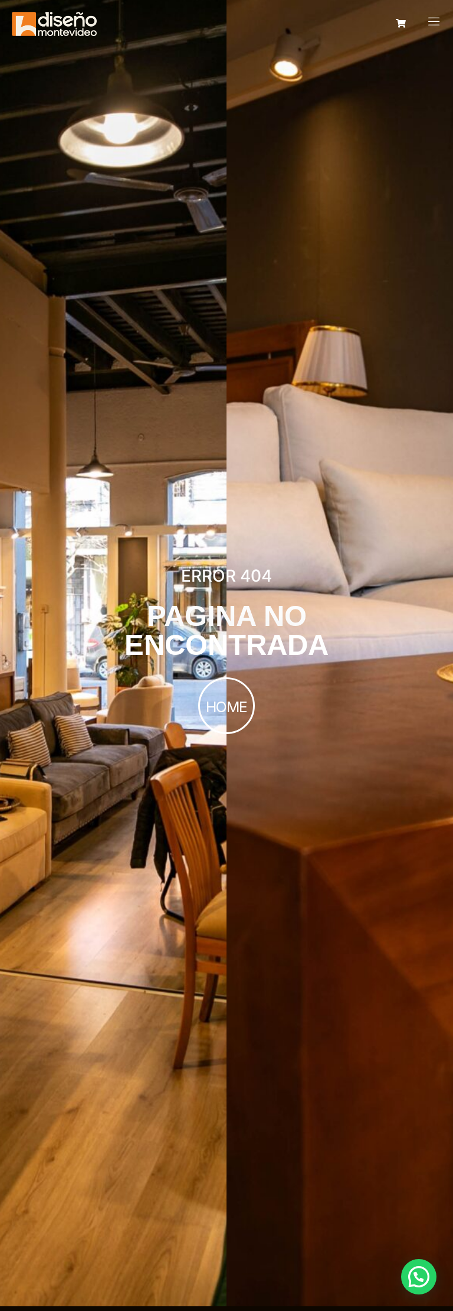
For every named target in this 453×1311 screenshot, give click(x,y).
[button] (418, 1276)
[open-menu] (434, 22)
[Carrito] (401, 23)
